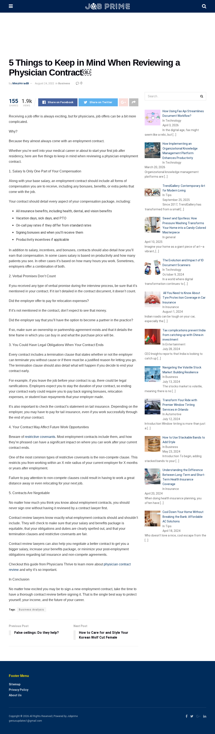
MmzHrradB (20, 83)
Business (64, 83)
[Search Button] (202, 96)
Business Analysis (31, 609)
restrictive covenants (39, 437)
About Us (15, 695)
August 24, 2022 (44, 83)
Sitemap (14, 684)
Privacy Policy (18, 689)
